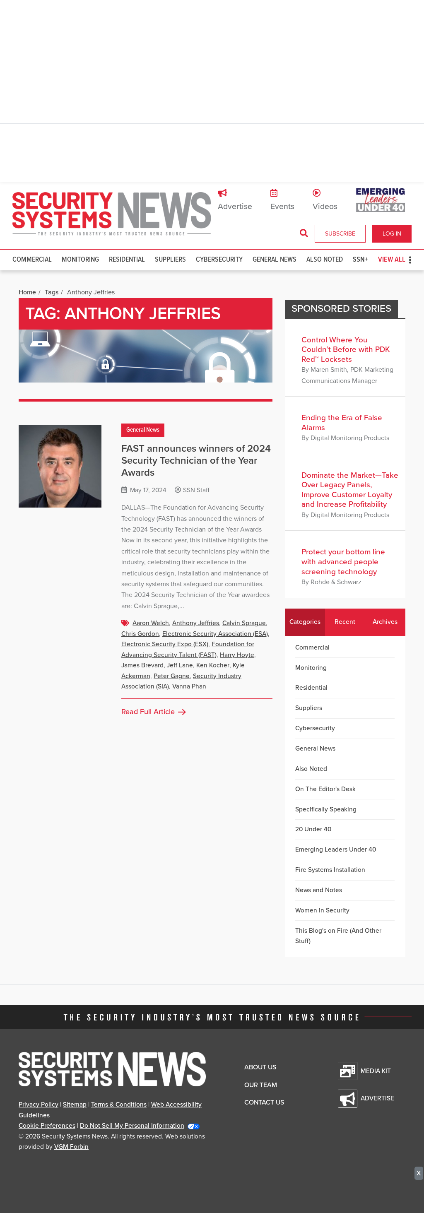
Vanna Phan (189, 686)
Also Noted (324, 260)
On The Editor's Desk (325, 789)
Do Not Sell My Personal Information (132, 1125)
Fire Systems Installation (330, 870)
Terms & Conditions (119, 1104)
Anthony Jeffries (195, 623)
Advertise (235, 207)
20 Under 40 (313, 829)
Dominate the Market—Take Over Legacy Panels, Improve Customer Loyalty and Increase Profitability (349, 490)
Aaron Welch (150, 623)
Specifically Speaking (326, 809)
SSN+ (360, 260)
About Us (260, 1067)
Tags (51, 292)
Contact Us (264, 1102)
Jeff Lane (180, 665)
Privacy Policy (38, 1104)
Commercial (32, 260)
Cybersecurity (219, 260)
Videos (325, 207)
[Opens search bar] (304, 233)
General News (274, 260)
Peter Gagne (172, 676)
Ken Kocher (212, 665)
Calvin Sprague (244, 623)
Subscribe (340, 233)
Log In (392, 233)
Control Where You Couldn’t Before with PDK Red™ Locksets (345, 349)
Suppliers (170, 260)
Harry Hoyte (237, 655)
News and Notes (318, 890)
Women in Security (322, 910)
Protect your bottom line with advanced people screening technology (343, 561)
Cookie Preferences (47, 1125)
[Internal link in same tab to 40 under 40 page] (380, 200)
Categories (304, 622)
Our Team (260, 1085)
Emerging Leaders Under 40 (335, 849)
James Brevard (142, 665)
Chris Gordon (140, 634)
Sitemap (75, 1104)
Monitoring (80, 260)
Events (282, 207)
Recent (345, 622)
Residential (127, 260)
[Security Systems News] (111, 214)
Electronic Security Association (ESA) (215, 634)
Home (27, 292)
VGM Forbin (71, 1146)
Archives (385, 622)
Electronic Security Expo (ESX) (164, 644)
